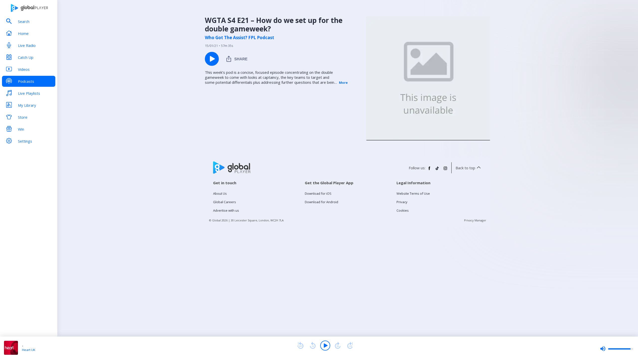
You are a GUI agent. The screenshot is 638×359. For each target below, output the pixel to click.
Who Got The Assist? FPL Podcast (239, 37)
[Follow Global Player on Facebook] (429, 170)
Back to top (465, 167)
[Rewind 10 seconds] (313, 346)
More (343, 82)
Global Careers (224, 202)
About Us (220, 193)
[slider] (616, 349)
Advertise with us (226, 210)
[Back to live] (350, 346)
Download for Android (321, 202)
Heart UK (28, 350)
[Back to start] (300, 346)
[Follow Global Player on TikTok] (437, 170)
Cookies (403, 210)
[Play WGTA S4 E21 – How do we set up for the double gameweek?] (212, 59)
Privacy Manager (475, 220)
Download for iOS (318, 193)
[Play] (325, 346)
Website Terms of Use (413, 193)
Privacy (402, 202)
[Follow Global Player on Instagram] (445, 170)
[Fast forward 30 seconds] (338, 346)
